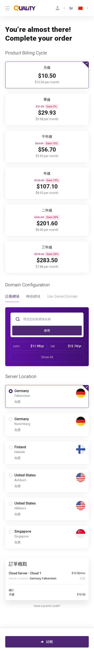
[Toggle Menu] (6, 8)
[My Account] (60, 8)
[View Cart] (72, 8)
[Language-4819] (83, 8)
